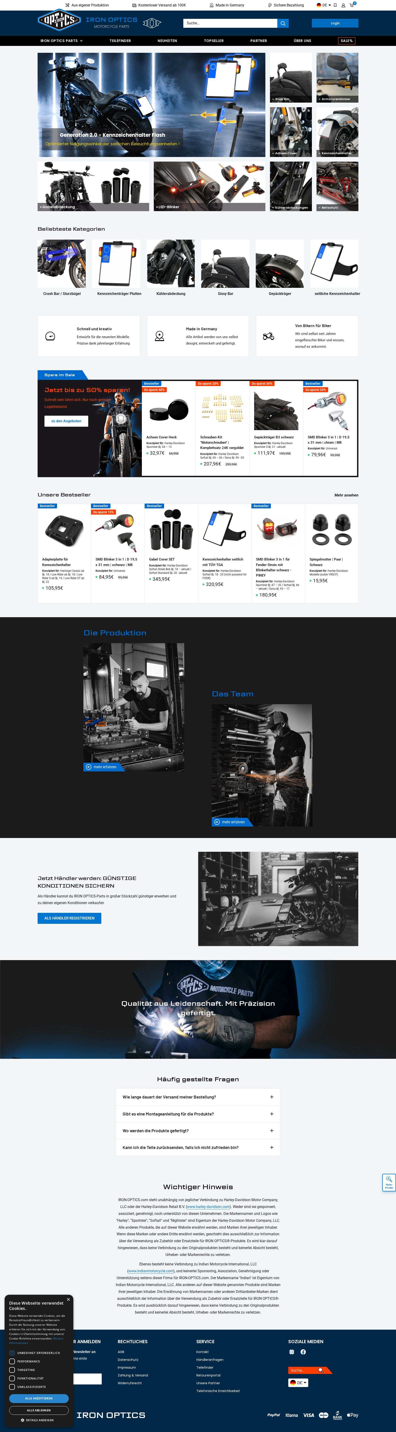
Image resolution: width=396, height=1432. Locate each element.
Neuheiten (167, 40)
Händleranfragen (209, 1359)
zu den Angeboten (66, 421)
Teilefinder (120, 40)
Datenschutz (128, 1359)
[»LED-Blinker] (209, 165)
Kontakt (202, 1352)
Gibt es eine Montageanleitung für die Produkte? (168, 1113)
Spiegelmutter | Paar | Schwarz (326, 562)
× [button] (68, 1299)
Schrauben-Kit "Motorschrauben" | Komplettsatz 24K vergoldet (222, 442)
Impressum (127, 1367)
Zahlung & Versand (133, 1375)
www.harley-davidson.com (208, 1207)
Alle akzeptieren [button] (38, 1398)
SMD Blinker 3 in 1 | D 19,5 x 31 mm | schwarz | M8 (116, 562)
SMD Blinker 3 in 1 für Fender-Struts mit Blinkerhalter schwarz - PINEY (274, 567)
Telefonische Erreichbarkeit (218, 1391)
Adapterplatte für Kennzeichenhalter (56, 562)
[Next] (357, 428)
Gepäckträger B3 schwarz (274, 437)
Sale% (347, 40)
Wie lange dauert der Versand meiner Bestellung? (169, 1096)
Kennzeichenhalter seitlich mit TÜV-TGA (223, 562)
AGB (121, 1352)
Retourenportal (208, 1375)
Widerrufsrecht (130, 1383)
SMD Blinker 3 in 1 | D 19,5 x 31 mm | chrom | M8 (328, 440)
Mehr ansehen (347, 495)
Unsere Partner (208, 1383)
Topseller (214, 40)
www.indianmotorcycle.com (150, 1271)
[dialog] (39, 1361)
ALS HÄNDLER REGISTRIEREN (69, 918)
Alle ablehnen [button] (39, 1410)
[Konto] (343, 5)
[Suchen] (283, 23)
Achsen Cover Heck (161, 437)
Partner (258, 40)
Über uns (302, 40)
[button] (39, 1420)
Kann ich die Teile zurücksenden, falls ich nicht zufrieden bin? (181, 1147)
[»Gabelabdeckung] (93, 165)
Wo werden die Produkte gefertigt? (156, 1130)
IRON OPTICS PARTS (59, 40)
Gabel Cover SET (162, 559)
